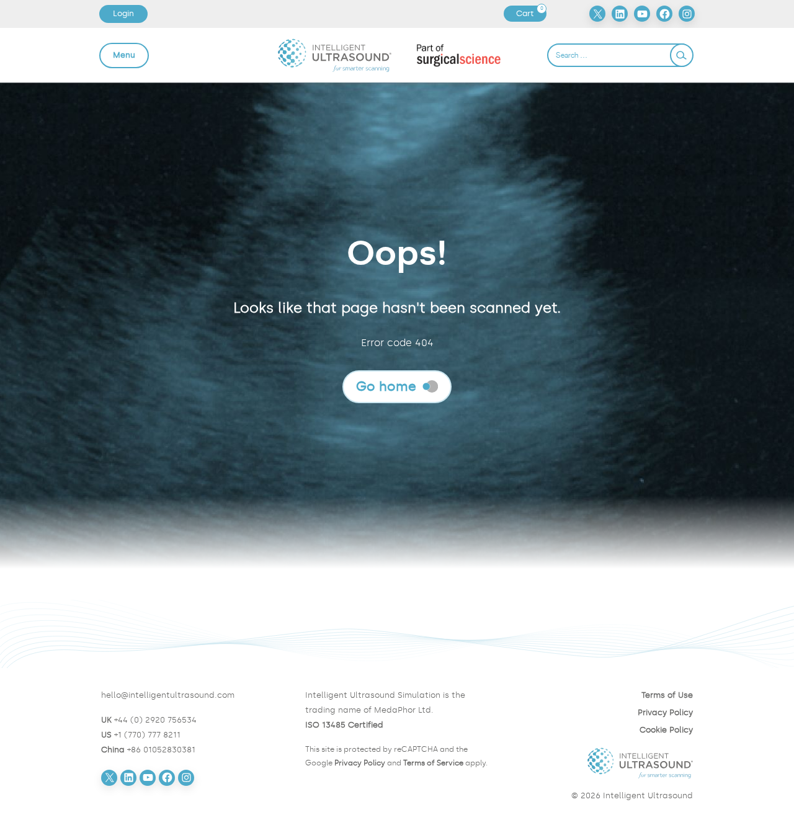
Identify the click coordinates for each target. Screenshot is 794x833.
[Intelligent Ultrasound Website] (601, 762)
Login (123, 13)
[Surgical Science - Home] (458, 55)
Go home (386, 386)
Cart (530, 14)
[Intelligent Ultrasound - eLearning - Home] (334, 55)
